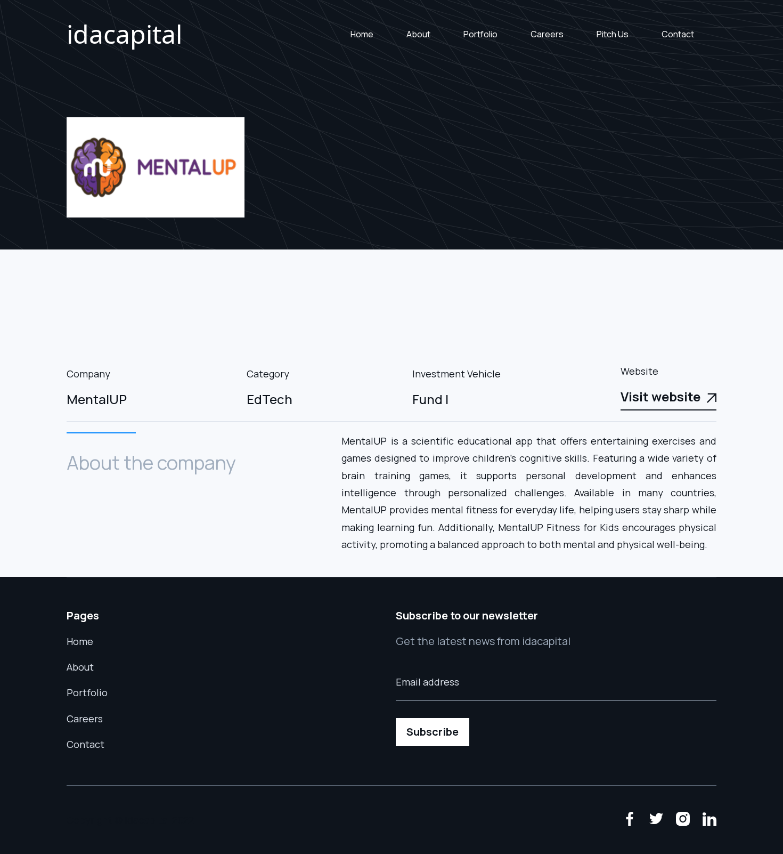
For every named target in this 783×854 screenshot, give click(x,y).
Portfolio (480, 34)
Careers (547, 34)
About (418, 34)
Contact (678, 34)
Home (361, 34)
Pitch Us (613, 34)
